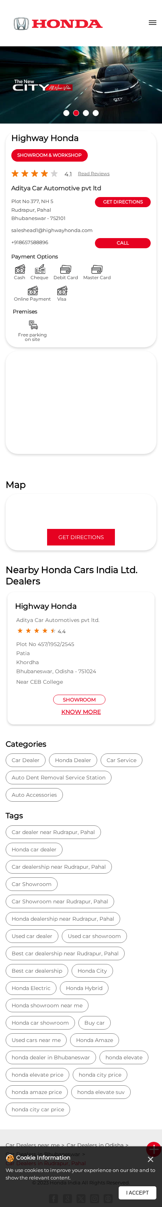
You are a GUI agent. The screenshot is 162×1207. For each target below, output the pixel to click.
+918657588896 (29, 242)
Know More (81, 711)
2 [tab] (76, 113)
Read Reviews (94, 173)
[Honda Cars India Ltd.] (58, 25)
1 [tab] (66, 113)
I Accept (137, 1193)
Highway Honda (46, 606)
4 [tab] (96, 113)
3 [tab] (86, 113)
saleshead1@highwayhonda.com (52, 230)
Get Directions (81, 537)
